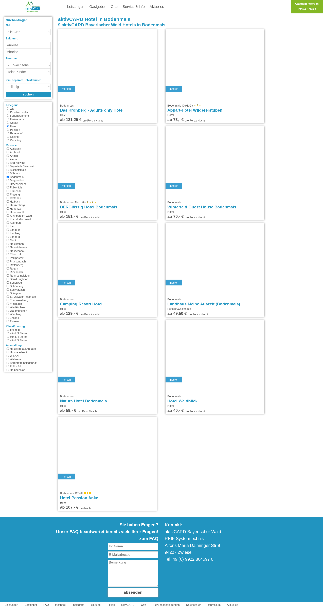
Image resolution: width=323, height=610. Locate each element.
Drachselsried (18, 184)
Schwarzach (17, 289)
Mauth (13, 240)
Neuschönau (17, 251)
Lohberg (14, 237)
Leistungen (75, 7)
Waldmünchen (18, 311)
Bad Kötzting (17, 163)
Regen (13, 268)
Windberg (15, 314)
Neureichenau (18, 247)
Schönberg (16, 286)
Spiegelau (15, 293)
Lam (12, 226)
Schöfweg (15, 282)
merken (66, 89)
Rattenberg (16, 265)
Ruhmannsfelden (19, 275)
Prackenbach (17, 261)
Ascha (13, 159)
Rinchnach (16, 272)
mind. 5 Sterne (18, 340)
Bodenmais (16, 177)
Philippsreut (16, 258)
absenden (133, 593)
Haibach (14, 201)
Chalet (13, 122)
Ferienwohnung (19, 115)
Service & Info (134, 7)
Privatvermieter (18, 112)
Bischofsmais (17, 170)
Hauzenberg (17, 205)
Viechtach (15, 304)
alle (11, 108)
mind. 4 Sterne (18, 337)
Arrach (13, 156)
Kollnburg (15, 223)
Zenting (14, 318)
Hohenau (15, 208)
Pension (14, 130)
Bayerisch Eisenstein (22, 166)
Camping (15, 140)
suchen (28, 94)
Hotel (12, 126)
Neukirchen (16, 244)
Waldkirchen (17, 307)
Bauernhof (16, 133)
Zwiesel (14, 321)
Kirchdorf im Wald (20, 219)
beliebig (14, 330)
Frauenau (15, 191)
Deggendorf (16, 180)
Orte (114, 7)
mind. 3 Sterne (18, 333)
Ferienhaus (16, 119)
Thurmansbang (18, 300)
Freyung (14, 194)
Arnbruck (15, 152)
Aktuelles (157, 7)
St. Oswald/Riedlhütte (22, 297)
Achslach (15, 149)
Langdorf (15, 230)
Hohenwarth (17, 212)
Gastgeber (97, 7)
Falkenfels (15, 187)
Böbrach (14, 173)
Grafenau (15, 198)
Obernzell (15, 254)
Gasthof (14, 137)
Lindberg (15, 233)
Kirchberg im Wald (20, 215)
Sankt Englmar (18, 279)
